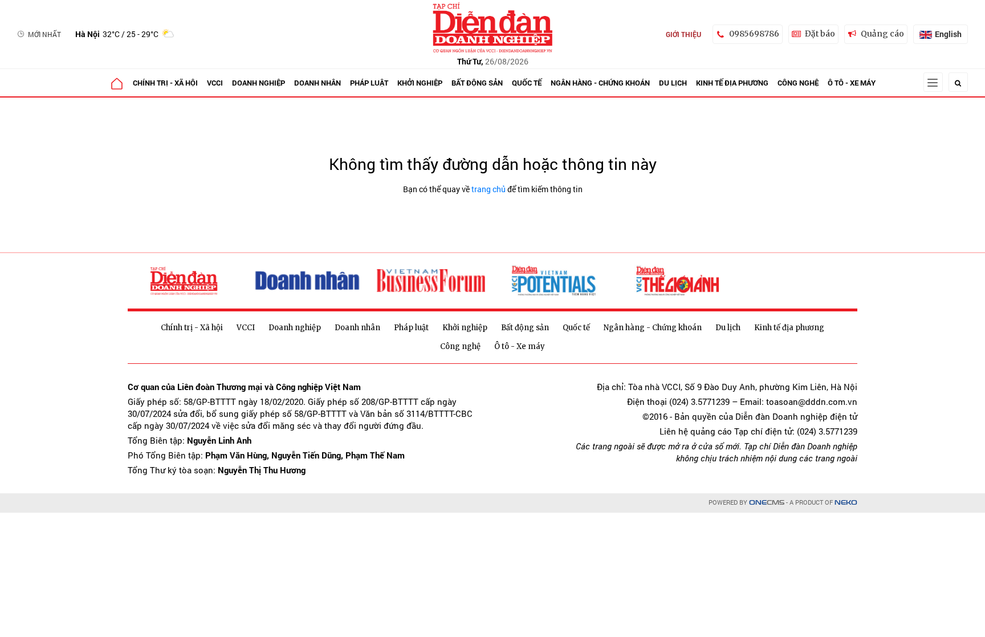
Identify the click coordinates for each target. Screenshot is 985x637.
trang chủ (488, 189)
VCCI (215, 83)
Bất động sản (477, 83)
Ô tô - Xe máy (852, 83)
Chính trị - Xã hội (165, 83)
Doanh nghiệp (258, 83)
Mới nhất (44, 34)
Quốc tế (527, 83)
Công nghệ (798, 83)
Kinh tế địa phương (732, 83)
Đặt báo (820, 34)
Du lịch (673, 83)
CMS (766, 502)
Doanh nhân (317, 83)
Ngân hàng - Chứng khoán (600, 83)
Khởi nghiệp (419, 83)
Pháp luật (369, 83)
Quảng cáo (882, 34)
